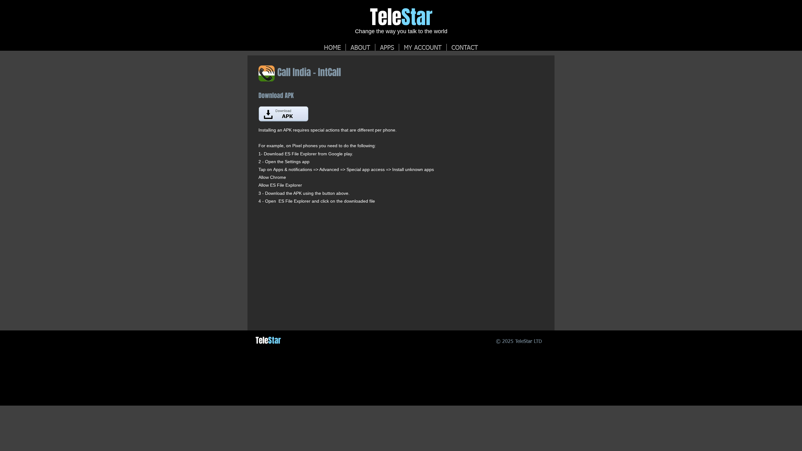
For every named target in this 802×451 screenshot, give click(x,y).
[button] (422, 47)
